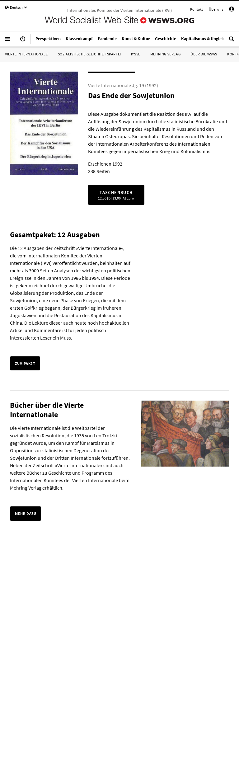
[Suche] (231, 41)
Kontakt (196, 9)
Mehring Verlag (165, 54)
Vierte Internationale (26, 54)
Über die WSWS (203, 54)
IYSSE (135, 54)
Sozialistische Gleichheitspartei (89, 54)
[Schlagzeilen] (22, 41)
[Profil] (231, 10)
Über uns (216, 9)
